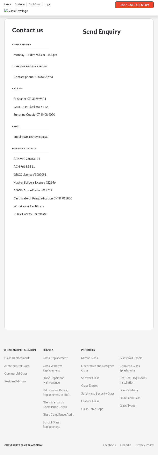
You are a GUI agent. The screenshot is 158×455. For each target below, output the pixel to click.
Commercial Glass (16, 373)
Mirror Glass (89, 358)
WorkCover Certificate (29, 206)
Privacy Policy (144, 445)
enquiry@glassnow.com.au (31, 136)
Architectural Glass (17, 366)
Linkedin (125, 445)
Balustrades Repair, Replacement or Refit (57, 392)
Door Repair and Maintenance (53, 380)
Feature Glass (90, 401)
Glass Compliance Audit (58, 414)
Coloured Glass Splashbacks (130, 368)
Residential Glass (15, 381)
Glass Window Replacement (52, 368)
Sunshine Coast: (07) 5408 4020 (34, 114)
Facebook (109, 445)
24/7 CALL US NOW (134, 5)
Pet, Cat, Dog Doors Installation (133, 380)
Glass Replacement (16, 358)
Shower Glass (90, 378)
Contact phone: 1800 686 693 (33, 77)
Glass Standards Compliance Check (55, 405)
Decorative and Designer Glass (97, 368)
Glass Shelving (129, 390)
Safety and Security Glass (98, 393)
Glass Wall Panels (131, 358)
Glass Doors (89, 385)
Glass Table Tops (92, 409)
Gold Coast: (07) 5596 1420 (31, 106)
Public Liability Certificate (30, 214)
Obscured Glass (130, 398)
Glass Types (127, 405)
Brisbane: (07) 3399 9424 (30, 98)
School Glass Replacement (51, 425)
